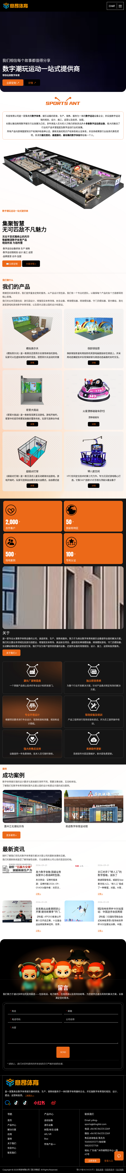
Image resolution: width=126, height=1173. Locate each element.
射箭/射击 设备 (51, 1129)
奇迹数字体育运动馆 (32, 809)
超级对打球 (32, 451)
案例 (10, 1138)
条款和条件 (109, 1170)
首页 (10, 1120)
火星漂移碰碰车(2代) (93, 390)
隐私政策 (99, 1170)
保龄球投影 (93, 329)
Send (63, 1052)
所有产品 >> (50, 1144)
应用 (10, 1134)
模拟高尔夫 (32, 329)
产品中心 (12, 1124)
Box (46, 1138)
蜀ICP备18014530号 (85, 1170)
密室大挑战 (32, 390)
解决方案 (63, 178)
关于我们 (12, 1143)
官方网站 (35, 1170)
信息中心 (12, 1147)
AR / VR (47, 1134)
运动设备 (48, 1120)
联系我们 (12, 1152)
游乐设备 (48, 1124)
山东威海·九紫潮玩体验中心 (93, 809)
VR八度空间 (93, 451)
